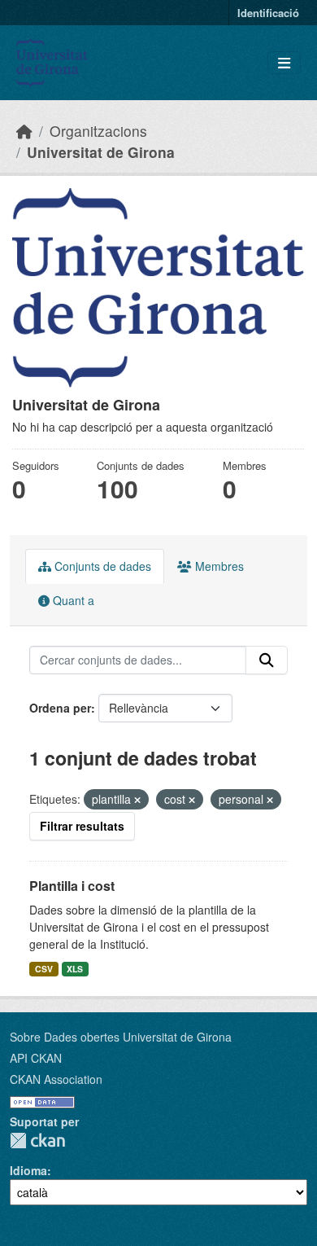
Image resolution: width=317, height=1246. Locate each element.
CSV (44, 969)
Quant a (72, 600)
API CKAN (36, 1058)
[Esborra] (137, 799)
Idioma (28, 1170)
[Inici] (24, 131)
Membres (218, 566)
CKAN (37, 1140)
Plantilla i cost (72, 885)
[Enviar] (266, 660)
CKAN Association (56, 1079)
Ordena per (60, 708)
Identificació (268, 12)
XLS (75, 969)
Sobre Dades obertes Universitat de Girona (121, 1037)
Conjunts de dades (101, 566)
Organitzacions (98, 131)
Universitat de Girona (101, 152)
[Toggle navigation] (284, 63)
